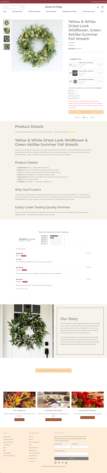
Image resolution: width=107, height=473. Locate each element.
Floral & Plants (6, 445)
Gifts (4, 447)
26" (71, 92)
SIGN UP (71, 458)
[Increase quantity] (101, 64)
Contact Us (32, 461)
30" (76, 92)
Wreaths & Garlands (34, 11)
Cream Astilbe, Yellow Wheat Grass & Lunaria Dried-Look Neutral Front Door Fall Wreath (87, 71)
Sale (102, 11)
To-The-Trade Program (9, 455)
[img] (19, 253)
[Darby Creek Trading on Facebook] (59, 463)
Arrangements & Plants (69, 11)
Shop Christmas (88, 417)
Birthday (75, 444)
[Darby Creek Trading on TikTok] (66, 463)
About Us (31, 436)
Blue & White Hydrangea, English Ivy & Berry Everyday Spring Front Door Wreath (87, 79)
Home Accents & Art (89, 11)
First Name (58, 444)
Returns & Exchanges (34, 453)
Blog (30, 445)
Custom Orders (7, 453)
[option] (37, 45)
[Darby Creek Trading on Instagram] (55, 463)
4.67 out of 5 (31, 239)
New (4, 11)
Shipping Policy (33, 450)
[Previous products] (98, 59)
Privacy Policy (32, 458)
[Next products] (102, 59)
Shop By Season (17, 11)
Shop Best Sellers (54, 419)
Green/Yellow (74, 97)
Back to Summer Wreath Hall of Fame (55, 370)
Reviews (31, 439)
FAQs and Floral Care (34, 442)
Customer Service (33, 447)
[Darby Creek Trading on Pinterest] (63, 463)
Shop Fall (19, 419)
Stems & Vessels (51, 11)
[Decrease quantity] (97, 64)
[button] (72, 48)
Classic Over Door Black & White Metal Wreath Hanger (87, 62)
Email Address (59, 451)
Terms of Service (33, 455)
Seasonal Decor (7, 436)
